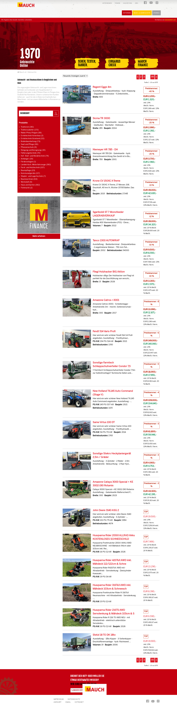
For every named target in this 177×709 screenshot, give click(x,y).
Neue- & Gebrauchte (142, 13)
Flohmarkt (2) (27, 188)
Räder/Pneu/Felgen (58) (31, 133)
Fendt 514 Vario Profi (104, 331)
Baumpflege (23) (28, 170)
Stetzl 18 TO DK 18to (104, 635)
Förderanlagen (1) (28, 162)
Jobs (136, 3)
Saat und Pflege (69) (29, 144)
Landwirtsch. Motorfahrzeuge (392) (36, 165)
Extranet (79, 702)
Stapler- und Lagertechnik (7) (33, 176)
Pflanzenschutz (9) (29, 147)
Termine (117, 3)
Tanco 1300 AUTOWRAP (106, 240)
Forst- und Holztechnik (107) (33, 167)
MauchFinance (143, 63)
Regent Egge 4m (102, 87)
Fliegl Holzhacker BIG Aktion (109, 272)
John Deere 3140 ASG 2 (106, 510)
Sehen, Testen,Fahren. (87, 63)
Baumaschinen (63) (29, 179)
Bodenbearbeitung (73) (30, 141)
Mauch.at (22, 72)
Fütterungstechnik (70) (30, 153)
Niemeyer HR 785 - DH (105, 149)
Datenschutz (74, 699)
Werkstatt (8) (26, 182)
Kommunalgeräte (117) (30, 173)
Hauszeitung (127, 3)
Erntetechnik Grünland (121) (33, 138)
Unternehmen (107, 3)
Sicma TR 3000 (101, 118)
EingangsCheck (114, 63)
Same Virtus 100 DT (104, 422)
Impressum (59, 699)
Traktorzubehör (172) (30, 130)
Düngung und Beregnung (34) (33, 150)
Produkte (23, 123)
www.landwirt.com (170, 20)
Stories (156, 13)
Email (68, 702)
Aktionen (127, 13)
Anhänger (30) (27, 159)
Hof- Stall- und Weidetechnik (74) (35, 156)
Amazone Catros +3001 (106, 300)
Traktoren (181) (27, 127)
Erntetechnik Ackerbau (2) (32, 136)
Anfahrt (57, 702)
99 (152, 77)
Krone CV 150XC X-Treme (106, 181)
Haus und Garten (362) (30, 185)
